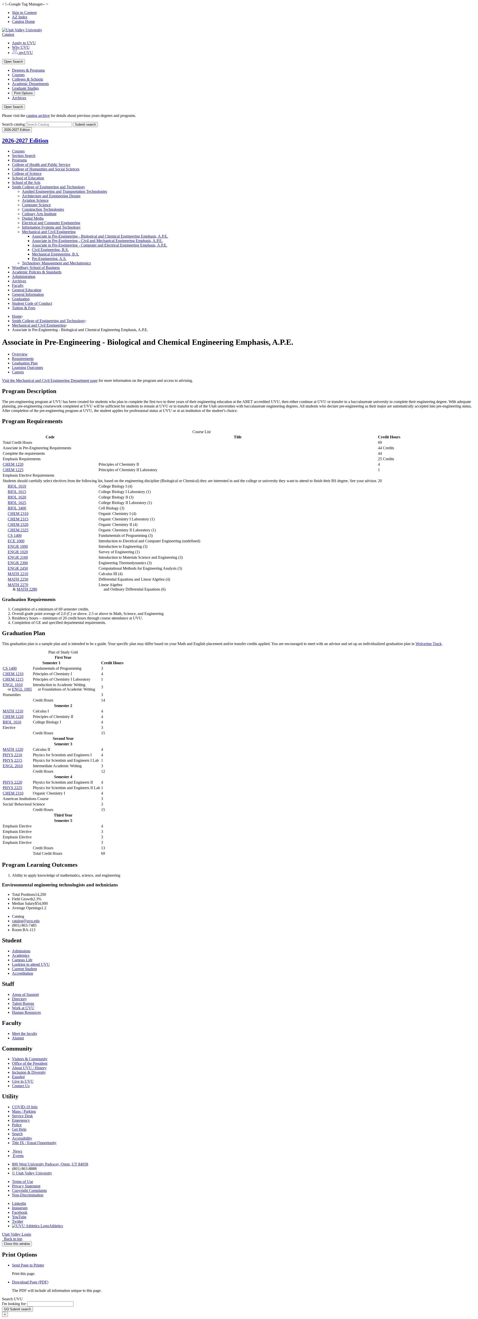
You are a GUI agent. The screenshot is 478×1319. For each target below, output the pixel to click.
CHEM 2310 (18, 513)
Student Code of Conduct (32, 303)
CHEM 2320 (18, 524)
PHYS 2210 (12, 755)
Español (18, 1077)
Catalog (8, 34)
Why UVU (21, 47)
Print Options (23, 93)
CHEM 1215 (13, 679)
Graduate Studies (25, 88)
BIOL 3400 (17, 508)
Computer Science (36, 205)
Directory (19, 999)
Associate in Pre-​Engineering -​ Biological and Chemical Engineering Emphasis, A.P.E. (100, 236)
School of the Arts (26, 182)
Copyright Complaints (29, 1190)
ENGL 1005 (22, 689)
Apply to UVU (24, 43)
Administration (23, 276)
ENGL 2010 (13, 766)
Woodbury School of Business (36, 267)
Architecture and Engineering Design (51, 196)
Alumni (18, 1038)
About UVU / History (29, 1068)
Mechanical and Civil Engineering (49, 232)
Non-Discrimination (27, 1195)
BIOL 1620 (17, 497)
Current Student (24, 969)
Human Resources (26, 1012)
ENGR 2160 (18, 557)
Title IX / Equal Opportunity (34, 1143)
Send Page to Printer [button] (28, 1265)
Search (17, 1134)
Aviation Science (35, 200)
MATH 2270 (18, 585)
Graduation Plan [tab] (25, 363)
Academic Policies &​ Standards (36, 272)
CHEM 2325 (18, 530)
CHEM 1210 (13, 674)
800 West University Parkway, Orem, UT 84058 (50, 1164)
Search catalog (13, 124)
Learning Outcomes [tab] (27, 367)
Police (17, 1125)
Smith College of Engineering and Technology (48, 187)
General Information (28, 294)
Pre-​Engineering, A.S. (49, 258)
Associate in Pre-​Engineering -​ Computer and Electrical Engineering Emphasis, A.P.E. (99, 245)
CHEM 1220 (13, 464)
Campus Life (22, 960)
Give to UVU (23, 1081)
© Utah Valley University (32, 1173)
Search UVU (12, 1299)
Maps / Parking (24, 1111)
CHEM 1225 (13, 470)
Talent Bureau (23, 1003)
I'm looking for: (14, 1304)
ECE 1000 (16, 541)
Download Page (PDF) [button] (30, 1282)
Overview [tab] (20, 354)
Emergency (21, 1120)
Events (18, 1156)
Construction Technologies (43, 209)
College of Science (27, 173)
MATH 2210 (18, 574)
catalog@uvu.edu (26, 921)
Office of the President (29, 1063)
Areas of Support (25, 994)
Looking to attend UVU (31, 964)
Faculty (18, 285)
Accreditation (22, 973)
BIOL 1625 (17, 503)
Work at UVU (23, 1008)
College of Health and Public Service (41, 164)
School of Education (28, 178)
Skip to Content (24, 12)
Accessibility (22, 1138)
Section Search (23, 155)
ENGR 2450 (18, 568)
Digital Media (33, 218)
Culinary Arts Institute (39, 214)
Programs (19, 160)
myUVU (25, 53)
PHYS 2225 (12, 788)
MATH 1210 (13, 711)
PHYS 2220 (12, 782)
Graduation (21, 299)
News (17, 1151)
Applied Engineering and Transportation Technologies (64, 191)
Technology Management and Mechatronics (56, 263)
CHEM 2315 (18, 519)
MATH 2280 (27, 589)
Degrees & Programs (28, 70)
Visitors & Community (30, 1059)
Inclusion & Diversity (29, 1072)
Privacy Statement (26, 1186)
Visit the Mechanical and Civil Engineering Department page (50, 380)
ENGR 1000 (18, 546)
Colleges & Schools (27, 79)
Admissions (21, 951)
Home (17, 316)
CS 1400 (15, 535)
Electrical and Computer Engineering (51, 223)
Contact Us (21, 1086)
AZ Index (19, 17)
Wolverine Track (429, 644)
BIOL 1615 (17, 492)
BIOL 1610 (17, 486)
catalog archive (38, 115)
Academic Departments (30, 84)
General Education (26, 290)
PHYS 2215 (12, 760)
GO (17, 1309)
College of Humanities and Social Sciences (45, 169)
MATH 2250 (18, 579)
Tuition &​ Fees (23, 308)
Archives (19, 98)
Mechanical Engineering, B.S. (55, 254)
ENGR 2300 (18, 563)
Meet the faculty (24, 1033)
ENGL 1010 (13, 685)
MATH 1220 (13, 749)
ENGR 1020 (18, 552)
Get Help (19, 1129)
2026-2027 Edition (25, 140)
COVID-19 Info (25, 1107)
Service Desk (22, 1116)
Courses (18, 75)
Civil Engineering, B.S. (50, 250)
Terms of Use (22, 1181)
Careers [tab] (18, 372)
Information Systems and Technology (51, 227)
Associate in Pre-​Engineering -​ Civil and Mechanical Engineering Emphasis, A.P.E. (97, 241)
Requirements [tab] (23, 358)
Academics (20, 955)
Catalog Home (23, 21)
